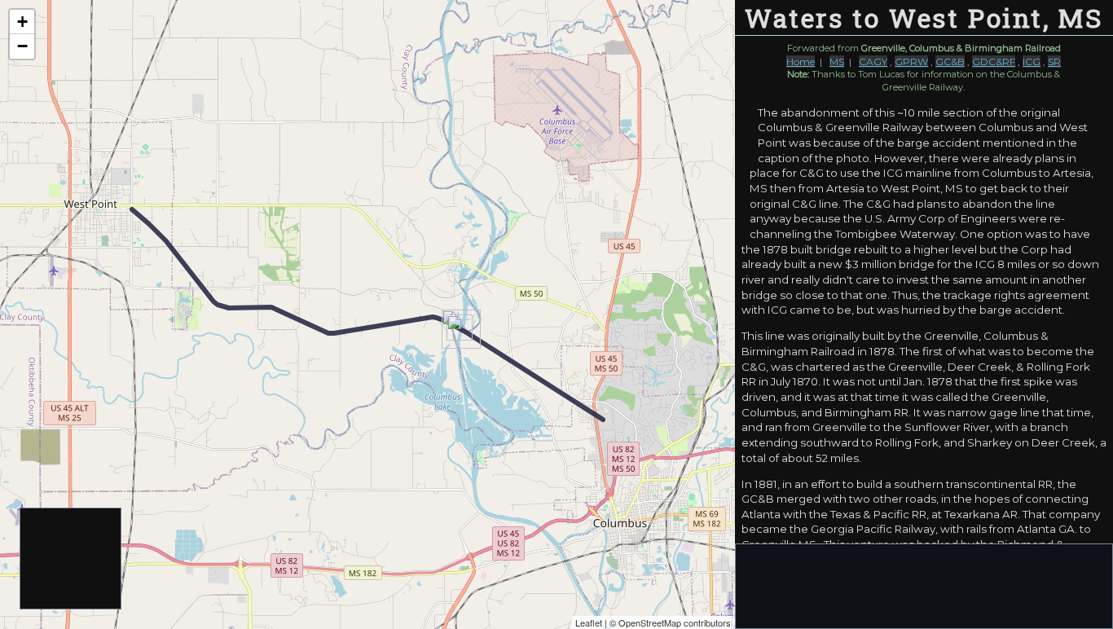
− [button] (22, 46)
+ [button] (22, 21)
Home (800, 61)
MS (836, 61)
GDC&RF (993, 61)
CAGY (873, 61)
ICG (1031, 61)
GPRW (911, 61)
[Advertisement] (71, 559)
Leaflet (588, 622)
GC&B (950, 61)
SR (1054, 61)
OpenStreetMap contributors (674, 622)
